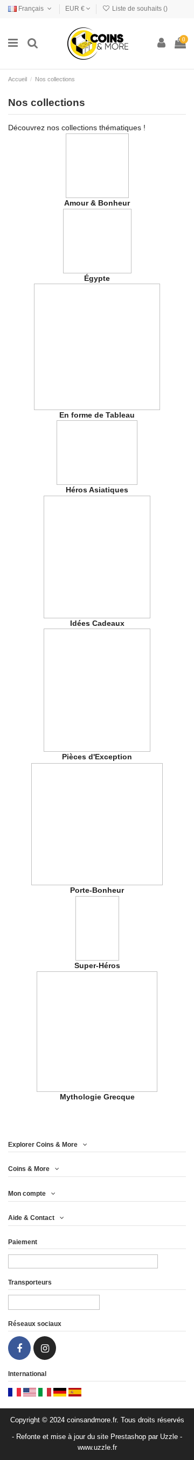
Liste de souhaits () (139, 8)
